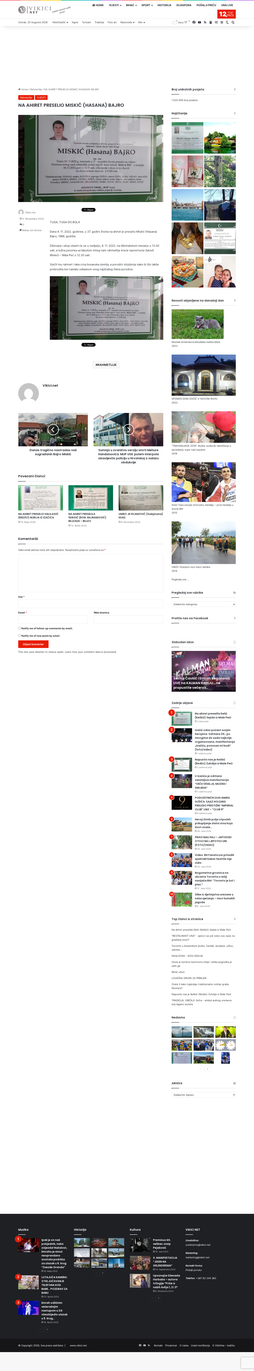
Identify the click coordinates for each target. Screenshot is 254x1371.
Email (22, 612)
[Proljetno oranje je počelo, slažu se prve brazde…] (204, 1058)
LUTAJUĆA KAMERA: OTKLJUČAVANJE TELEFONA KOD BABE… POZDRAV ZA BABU (54, 1285)
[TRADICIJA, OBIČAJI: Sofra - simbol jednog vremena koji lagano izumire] (187, 272)
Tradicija (99, 22)
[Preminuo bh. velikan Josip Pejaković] (140, 1245)
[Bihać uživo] (187, 205)
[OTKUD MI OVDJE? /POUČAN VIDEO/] (82, 1252)
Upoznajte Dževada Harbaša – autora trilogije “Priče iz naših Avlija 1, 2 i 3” (166, 1281)
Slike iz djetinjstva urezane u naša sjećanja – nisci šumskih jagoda (215, 898)
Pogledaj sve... (180, 579)
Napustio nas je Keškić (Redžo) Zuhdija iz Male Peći (214, 761)
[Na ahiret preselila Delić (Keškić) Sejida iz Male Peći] (187, 138)
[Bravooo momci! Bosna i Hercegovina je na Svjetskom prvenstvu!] (182, 1045)
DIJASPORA (183, 5)
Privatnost (171, 1345)
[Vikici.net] (44, 10)
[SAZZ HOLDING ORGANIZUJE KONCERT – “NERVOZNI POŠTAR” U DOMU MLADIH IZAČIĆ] (225, 1058)
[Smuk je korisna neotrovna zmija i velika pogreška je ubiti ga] (220, 172)
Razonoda (126, 22)
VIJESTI (114, 5)
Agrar (75, 22)
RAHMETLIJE (107, 365)
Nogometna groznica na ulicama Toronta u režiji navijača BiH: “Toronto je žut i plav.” (214, 878)
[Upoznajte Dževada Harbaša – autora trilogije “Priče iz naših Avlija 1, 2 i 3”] (140, 1281)
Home (24, 89)
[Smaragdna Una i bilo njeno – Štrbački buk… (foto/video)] (204, 1032)
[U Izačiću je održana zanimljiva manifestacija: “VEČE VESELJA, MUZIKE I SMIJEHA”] (182, 781)
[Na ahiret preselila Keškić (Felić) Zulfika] (182, 1058)
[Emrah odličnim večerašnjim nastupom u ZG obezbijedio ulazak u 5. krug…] (28, 1308)
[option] (204, 671)
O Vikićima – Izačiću (223, 1345)
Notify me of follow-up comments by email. (47, 628)
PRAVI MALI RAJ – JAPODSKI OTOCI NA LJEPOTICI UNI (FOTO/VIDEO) (213, 841)
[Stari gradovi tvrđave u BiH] (116, 1242)
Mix (140, 22)
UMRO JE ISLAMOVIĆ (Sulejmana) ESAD (141, 515)
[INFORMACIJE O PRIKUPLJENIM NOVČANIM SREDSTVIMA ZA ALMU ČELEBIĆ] (220, 272)
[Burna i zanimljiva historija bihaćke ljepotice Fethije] (116, 1263)
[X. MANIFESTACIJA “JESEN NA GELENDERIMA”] (140, 1263)
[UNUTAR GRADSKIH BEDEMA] (82, 1242)
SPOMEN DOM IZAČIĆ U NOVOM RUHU (195, 398)
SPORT (146, 5)
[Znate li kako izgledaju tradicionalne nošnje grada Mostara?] (187, 238)
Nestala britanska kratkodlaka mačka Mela (196, 341)
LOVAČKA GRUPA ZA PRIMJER (189, 978)
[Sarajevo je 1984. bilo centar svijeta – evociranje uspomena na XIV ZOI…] (99, 1263)
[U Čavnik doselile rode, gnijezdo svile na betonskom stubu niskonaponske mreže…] (182, 1032)
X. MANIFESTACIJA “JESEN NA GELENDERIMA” (165, 1261)
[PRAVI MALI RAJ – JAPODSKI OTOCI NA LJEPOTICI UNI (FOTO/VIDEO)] (182, 842)
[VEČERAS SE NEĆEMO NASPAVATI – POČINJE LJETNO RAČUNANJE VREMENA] (225, 1045)
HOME (99, 5)
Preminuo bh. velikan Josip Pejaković (162, 1244)
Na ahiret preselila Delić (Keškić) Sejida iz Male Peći (213, 715)
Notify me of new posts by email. (40, 635)
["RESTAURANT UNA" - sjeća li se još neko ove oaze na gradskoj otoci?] (220, 138)
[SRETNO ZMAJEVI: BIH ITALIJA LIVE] (204, 1045)
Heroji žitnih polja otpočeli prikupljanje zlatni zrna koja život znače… (214, 823)
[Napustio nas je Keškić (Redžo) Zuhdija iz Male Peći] (220, 238)
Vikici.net (30, 212)
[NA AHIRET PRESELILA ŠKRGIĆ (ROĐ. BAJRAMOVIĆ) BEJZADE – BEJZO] (90, 497)
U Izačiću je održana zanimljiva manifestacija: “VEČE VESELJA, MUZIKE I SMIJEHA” (212, 782)
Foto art (112, 22)
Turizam (86, 22)
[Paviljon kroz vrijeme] (82, 1263)
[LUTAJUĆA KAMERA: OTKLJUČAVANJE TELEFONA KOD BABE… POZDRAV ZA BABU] (28, 1282)
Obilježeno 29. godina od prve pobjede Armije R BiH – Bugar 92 (200, 685)
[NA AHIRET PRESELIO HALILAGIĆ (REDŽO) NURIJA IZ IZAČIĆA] (40, 497)
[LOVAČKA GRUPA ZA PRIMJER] (220, 205)
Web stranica (101, 612)
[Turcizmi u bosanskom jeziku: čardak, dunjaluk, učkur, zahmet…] (187, 172)
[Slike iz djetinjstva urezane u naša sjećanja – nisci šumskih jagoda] (182, 900)
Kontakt (158, 1345)
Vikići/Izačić (58, 22)
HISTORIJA (164, 5)
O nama (184, 1345)
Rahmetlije (36, 89)
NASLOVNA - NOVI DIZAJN (187, 955)
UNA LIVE (227, 5)
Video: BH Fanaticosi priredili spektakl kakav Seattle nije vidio (214, 859)
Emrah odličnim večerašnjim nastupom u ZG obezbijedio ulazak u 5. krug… (54, 1310)
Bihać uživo (178, 971)
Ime (21, 596)
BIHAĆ (130, 5)
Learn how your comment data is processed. (91, 651)
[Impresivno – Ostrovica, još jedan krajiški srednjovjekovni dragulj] (99, 1242)
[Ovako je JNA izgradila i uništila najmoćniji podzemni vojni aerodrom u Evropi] (116, 1252)
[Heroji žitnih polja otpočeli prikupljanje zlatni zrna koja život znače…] (182, 824)
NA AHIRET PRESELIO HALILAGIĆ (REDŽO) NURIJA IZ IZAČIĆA (38, 515)
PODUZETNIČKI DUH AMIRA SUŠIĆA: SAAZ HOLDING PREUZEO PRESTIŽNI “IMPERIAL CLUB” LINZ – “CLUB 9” (214, 803)
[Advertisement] (127, 56)
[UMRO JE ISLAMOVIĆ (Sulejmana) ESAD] (141, 497)
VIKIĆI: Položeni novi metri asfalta (191, 566)
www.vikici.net (78, 1345)
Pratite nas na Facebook (190, 618)
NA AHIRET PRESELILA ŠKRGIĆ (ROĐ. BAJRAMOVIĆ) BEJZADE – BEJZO (87, 517)
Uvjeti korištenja (200, 1345)
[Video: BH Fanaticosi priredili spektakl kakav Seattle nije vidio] (182, 860)
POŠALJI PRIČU (206, 5)
